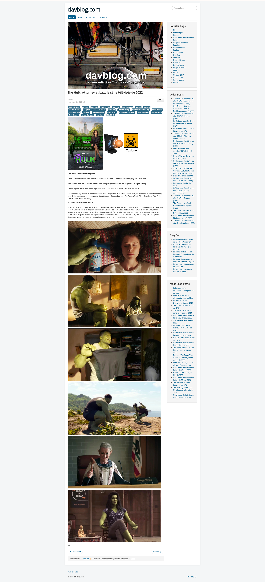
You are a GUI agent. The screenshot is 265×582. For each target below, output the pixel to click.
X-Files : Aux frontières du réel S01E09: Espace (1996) (183, 198)
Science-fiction (179, 47)
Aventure (176, 62)
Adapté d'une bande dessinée (94, 110)
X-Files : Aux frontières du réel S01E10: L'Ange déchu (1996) (183, 190)
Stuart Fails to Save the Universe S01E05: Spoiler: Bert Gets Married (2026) (183, 171)
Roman (176, 82)
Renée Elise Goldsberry (140, 110)
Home (71, 17)
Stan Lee (116, 107)
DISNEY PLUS (157, 110)
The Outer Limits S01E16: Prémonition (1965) (183, 211)
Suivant (156, 551)
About (80, 17)
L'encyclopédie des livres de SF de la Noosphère (183, 240)
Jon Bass (99, 115)
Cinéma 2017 (178, 75)
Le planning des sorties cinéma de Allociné (182, 270)
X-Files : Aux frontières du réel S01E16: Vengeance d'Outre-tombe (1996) (183, 101)
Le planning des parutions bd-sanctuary (183, 265)
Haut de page (192, 576)
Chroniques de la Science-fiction (183, 38)
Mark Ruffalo (105, 107)
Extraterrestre (178, 65)
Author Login (91, 17)
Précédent (76, 551)
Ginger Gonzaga (87, 115)
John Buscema (143, 112)
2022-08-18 (110, 115)
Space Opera (178, 79)
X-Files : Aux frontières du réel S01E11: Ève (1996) (183, 179)
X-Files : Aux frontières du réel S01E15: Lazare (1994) (183, 116)
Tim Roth (111, 110)
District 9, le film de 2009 (183, 175)
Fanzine (176, 45)
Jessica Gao (111, 112)
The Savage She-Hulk (127, 112)
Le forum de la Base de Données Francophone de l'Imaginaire (183, 254)
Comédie (94, 107)
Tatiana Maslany (74, 110)
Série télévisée (74, 107)
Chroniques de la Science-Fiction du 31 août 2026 (183, 216)
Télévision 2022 (74, 112)
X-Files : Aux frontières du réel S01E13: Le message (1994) (183, 143)
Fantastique (178, 32)
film (174, 30)
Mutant (138, 107)
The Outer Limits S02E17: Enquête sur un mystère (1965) (183, 205)
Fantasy (85, 107)
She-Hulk (86, 112)
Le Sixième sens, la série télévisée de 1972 (183, 129)
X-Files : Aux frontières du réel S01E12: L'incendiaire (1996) (183, 163)
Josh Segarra (73, 115)
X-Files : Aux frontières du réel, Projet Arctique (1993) (184, 221)
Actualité (103, 17)
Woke (175, 72)
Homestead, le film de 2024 (182, 184)
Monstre (147, 107)
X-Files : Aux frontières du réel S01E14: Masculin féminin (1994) (183, 136)
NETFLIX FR (178, 77)
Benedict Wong (123, 110)
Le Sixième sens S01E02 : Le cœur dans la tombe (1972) (184, 123)
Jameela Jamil (157, 112)
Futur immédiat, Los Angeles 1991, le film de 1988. (183, 151)
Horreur (176, 35)
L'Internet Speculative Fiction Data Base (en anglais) (182, 247)
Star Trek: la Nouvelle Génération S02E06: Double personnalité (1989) (183, 108)
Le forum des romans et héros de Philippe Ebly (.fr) (183, 260)
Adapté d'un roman (180, 42)
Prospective (178, 52)
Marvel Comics (127, 107)
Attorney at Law (98, 112)
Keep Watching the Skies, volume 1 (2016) (183, 157)
